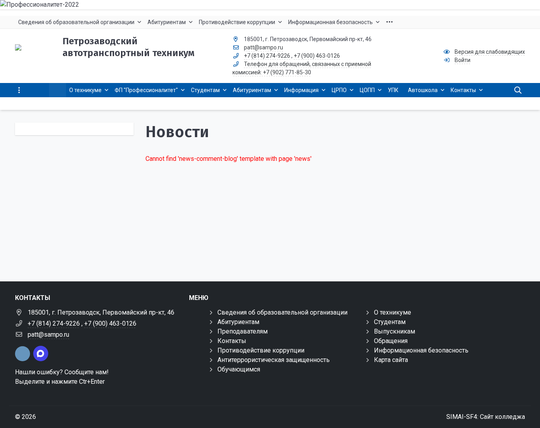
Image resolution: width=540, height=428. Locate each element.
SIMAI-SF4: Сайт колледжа (485, 416)
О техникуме (392, 312)
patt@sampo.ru (263, 47)
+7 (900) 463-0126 (317, 56)
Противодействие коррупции (260, 350)
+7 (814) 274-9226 (267, 56)
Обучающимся (238, 369)
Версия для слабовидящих (490, 52)
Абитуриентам (238, 322)
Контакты (231, 341)
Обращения (391, 341)
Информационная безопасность (421, 350)
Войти (462, 60)
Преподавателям (242, 331)
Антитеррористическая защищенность (273, 360)
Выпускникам (394, 331)
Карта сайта (391, 360)
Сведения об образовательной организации (282, 312)
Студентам (390, 322)
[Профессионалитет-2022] (270, 4)
